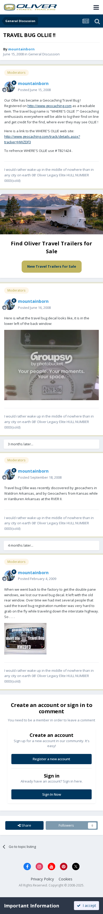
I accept (88, 905)
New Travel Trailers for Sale (51, 266)
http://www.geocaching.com (49, 105)
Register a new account (51, 759)
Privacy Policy (42, 878)
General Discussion (44, 54)
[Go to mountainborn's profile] (9, 87)
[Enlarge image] (51, 364)
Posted (34, 89)
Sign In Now (51, 794)
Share (26, 825)
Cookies (65, 878)
